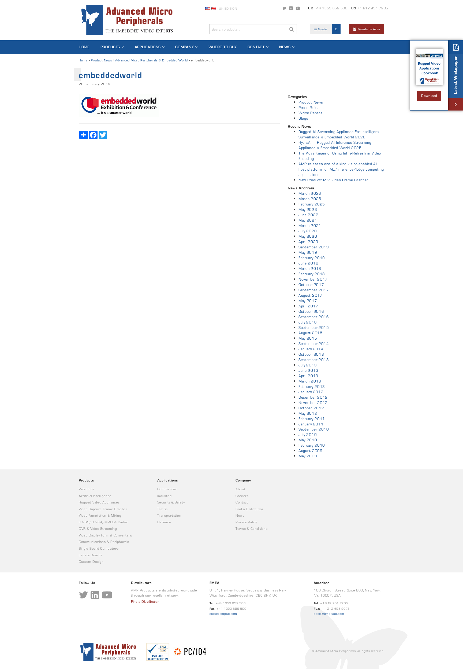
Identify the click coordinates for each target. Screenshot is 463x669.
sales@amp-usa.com (329, 613)
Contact (256, 47)
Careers (242, 495)
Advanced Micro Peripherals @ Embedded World (151, 60)
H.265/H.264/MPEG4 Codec (103, 522)
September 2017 (313, 290)
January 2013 (310, 392)
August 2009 (310, 450)
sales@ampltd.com (223, 613)
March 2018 (309, 268)
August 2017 (310, 295)
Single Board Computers (98, 548)
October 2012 (311, 408)
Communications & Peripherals (104, 541)
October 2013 (311, 354)
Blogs (303, 118)
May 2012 (307, 413)
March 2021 (309, 225)
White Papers (310, 113)
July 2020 (307, 231)
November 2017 (313, 279)
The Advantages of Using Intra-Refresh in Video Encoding (339, 155)
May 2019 (307, 252)
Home (84, 47)
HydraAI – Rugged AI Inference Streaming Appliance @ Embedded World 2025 (334, 145)
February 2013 (311, 386)
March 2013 (309, 381)
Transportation (169, 515)
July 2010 (307, 434)
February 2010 (311, 445)
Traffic (162, 509)
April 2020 (308, 241)
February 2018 (311, 274)
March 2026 (309, 193)
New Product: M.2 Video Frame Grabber (333, 180)
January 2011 (310, 424)
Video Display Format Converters (105, 535)
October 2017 (311, 284)
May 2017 (307, 300)
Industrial (164, 495)
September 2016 (313, 316)
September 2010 (313, 429)
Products (110, 47)
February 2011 (311, 418)
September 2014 (313, 343)
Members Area (368, 29)
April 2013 (308, 375)
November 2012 (313, 402)
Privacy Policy (246, 522)
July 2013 (307, 365)
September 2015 (313, 327)
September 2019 (313, 247)
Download (429, 95)
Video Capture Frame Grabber (103, 509)
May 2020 (307, 236)
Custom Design (91, 561)
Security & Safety (171, 502)
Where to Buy (222, 47)
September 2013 (313, 359)
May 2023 (307, 209)
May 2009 (307, 456)
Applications (148, 47)
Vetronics (86, 489)
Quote (327, 29)
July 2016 (307, 322)
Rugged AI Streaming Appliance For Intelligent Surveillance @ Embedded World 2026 (338, 134)
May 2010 (307, 440)
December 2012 (313, 397)
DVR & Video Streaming (98, 528)
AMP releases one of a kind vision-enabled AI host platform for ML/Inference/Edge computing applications (341, 169)
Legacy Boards (90, 555)
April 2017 (308, 306)
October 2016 (311, 311)
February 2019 (311, 257)
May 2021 (307, 220)
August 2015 (310, 333)
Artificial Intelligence (95, 495)
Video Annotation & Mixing (100, 515)
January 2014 (310, 349)
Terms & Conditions (252, 528)
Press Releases (312, 107)
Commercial (167, 489)
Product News (101, 60)
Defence (164, 522)
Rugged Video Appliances (99, 502)
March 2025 (309, 198)
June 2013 (308, 370)
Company (184, 47)
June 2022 (308, 215)
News (285, 47)
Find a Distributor (250, 509)
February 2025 (311, 204)
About (240, 489)
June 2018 (308, 263)
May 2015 (307, 338)
